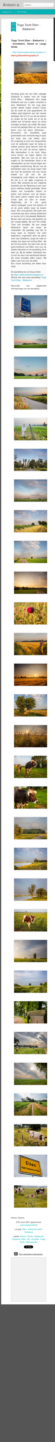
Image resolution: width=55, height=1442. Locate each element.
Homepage (22, 11)
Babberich (39, 1236)
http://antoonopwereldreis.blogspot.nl (29, 52)
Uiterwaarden (32, 1242)
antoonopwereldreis (29, 1224)
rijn (28, 1239)
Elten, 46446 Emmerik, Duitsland (32, 1230)
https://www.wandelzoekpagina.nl (28, 274)
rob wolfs (35, 1239)
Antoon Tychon (27, 1236)
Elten (23, 1239)
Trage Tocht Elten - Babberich (28, 27)
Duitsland (16, 1239)
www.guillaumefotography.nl (25, 55)
